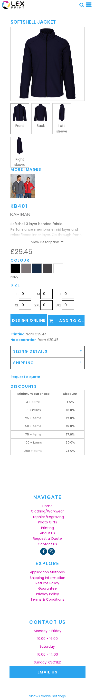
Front (19, 125)
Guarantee (47, 588)
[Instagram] (51, 551)
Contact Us (47, 544)
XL (17, 305)
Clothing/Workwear (47, 511)
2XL (37, 305)
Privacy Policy (47, 594)
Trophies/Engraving (47, 516)
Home (47, 505)
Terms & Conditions (47, 599)
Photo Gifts (47, 522)
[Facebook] (43, 551)
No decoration (23, 339)
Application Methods (47, 572)
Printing (17, 334)
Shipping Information (47, 577)
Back (41, 125)
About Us (47, 533)
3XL (58, 305)
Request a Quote (47, 538)
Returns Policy (47, 583)
